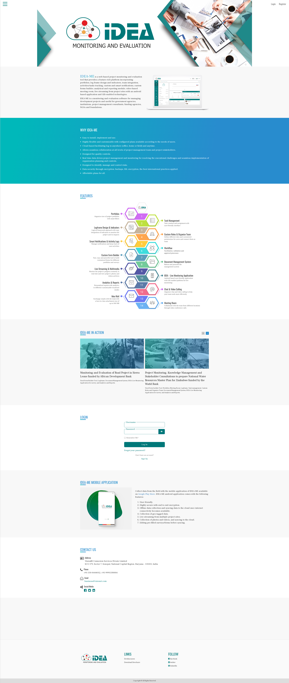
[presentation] (203, 333)
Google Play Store (146, 494)
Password (130, 429)
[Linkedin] (93, 591)
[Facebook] (85, 591)
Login (273, 4)
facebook (173, 659)
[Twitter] (89, 591)
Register (282, 4)
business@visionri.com (95, 581)
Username (131, 422)
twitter (172, 662)
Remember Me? (132, 438)
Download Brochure (132, 662)
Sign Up (144, 459)
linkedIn (173, 666)
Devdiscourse (129, 659)
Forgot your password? (134, 450)
